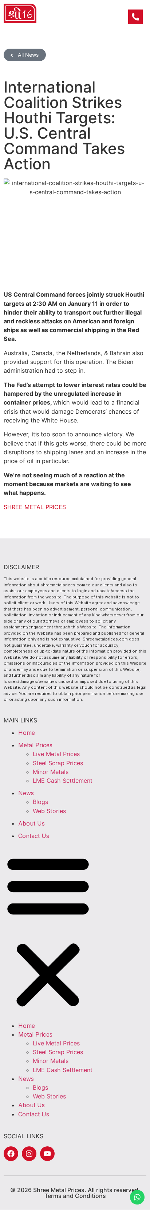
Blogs (40, 801)
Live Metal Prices (56, 754)
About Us (31, 823)
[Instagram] (29, 1153)
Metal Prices (35, 745)
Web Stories (49, 811)
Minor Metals (50, 771)
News (26, 793)
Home (26, 732)
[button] (48, 930)
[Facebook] (11, 1153)
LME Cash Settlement (62, 780)
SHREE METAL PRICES (35, 507)
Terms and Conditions (75, 1195)
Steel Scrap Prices (58, 763)
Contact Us (33, 835)
